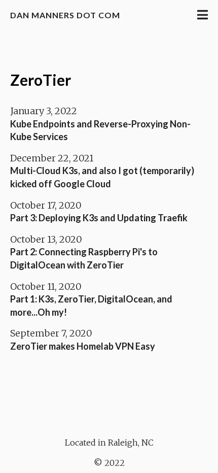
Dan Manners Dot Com (65, 15)
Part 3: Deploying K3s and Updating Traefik (99, 217)
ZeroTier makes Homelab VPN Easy (82, 346)
